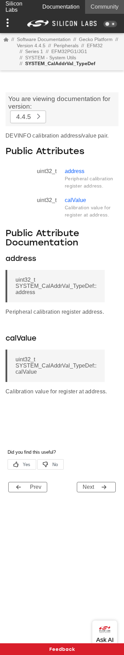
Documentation (61, 7)
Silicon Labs (14, 7)
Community (104, 7)
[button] (9, 23)
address (74, 171)
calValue (75, 200)
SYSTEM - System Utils (50, 57)
